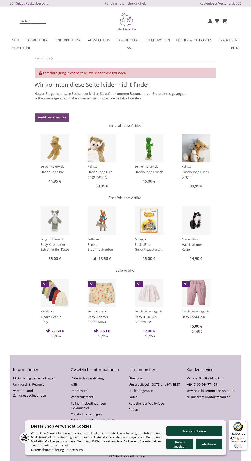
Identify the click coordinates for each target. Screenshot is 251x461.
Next (210, 161)
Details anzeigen (179, 444)
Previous (41, 161)
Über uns (135, 378)
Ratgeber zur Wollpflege (146, 403)
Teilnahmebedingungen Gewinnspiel (88, 405)
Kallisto (92, 166)
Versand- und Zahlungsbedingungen (29, 393)
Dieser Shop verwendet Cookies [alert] (61, 426)
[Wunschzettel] (217, 21)
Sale (130, 48)
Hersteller (21, 48)
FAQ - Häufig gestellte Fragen (34, 378)
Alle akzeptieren (194, 431)
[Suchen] (43, 21)
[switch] (238, 446)
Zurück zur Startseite (52, 117)
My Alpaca (47, 311)
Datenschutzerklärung (87, 378)
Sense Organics (98, 311)
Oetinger (140, 239)
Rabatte (134, 409)
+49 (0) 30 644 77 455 (201, 384)
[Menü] (244, 422)
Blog (235, 48)
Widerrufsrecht (82, 397)
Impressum (79, 391)
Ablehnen (209, 444)
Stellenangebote (141, 391)
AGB (74, 384)
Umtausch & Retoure (28, 384)
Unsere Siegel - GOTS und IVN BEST (154, 384)
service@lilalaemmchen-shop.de (210, 391)
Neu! (15, 40)
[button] (210, 21)
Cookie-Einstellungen (86, 414)
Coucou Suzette (192, 239)
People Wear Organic (148, 311)
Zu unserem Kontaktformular (208, 397)
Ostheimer (95, 239)
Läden (133, 397)
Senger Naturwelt (52, 166)
